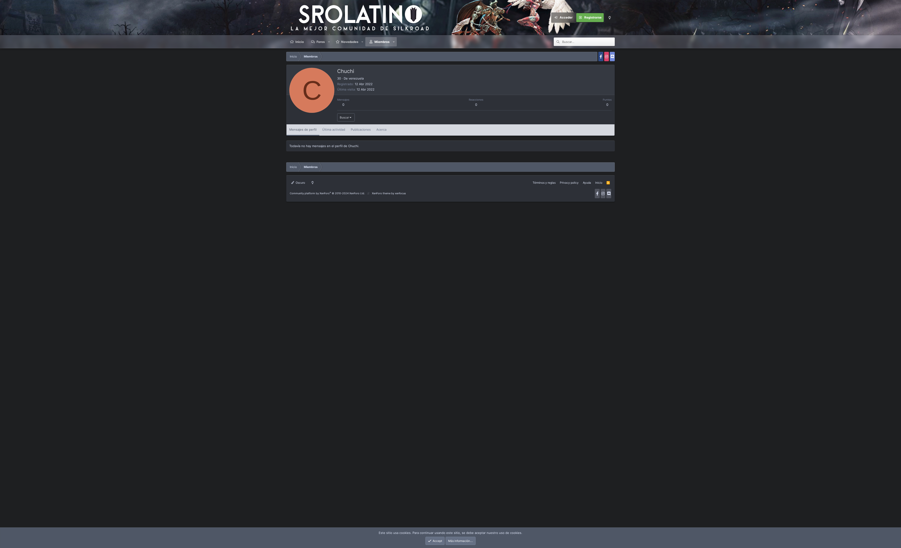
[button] (329, 41)
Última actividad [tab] (333, 129)
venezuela (356, 78)
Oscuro (300, 182)
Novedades (349, 42)
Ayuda (587, 182)
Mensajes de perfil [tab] (303, 129)
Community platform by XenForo (327, 193)
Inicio (299, 42)
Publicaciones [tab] (361, 129)
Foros (321, 42)
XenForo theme (381, 193)
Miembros (381, 42)
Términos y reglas (544, 182)
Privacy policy (569, 182)
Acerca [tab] (381, 129)
